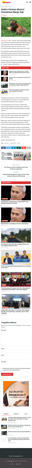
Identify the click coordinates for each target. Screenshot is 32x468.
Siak (19, 143)
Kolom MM (5, 198)
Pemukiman (13, 143)
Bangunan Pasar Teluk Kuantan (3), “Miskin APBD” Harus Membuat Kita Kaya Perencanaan (14, 202)
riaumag (4, 15)
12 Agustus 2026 (13, 86)
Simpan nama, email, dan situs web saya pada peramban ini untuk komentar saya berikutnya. (16, 369)
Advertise (10, 451)
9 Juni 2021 (11, 15)
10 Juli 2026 (4, 291)
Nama (3, 348)
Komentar (4, 330)
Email (3, 355)
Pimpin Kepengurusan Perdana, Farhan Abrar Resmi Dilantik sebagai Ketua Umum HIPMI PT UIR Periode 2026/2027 (15, 288)
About (4, 451)
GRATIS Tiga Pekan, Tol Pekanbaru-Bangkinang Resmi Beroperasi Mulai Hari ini (19, 426)
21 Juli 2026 (4, 269)
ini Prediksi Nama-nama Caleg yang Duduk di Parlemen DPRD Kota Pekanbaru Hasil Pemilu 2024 (18, 439)
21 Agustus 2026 (13, 80)
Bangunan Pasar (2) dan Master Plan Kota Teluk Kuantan (14, 223)
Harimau (7, 143)
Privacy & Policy (16, 451)
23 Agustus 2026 (13, 74)
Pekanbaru (5, 307)
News (6, 6)
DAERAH (10, 6)
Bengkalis (4, 263)
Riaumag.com (4, 40)
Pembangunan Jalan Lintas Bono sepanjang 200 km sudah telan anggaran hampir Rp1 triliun (15, 244)
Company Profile (24, 451)
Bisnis (3, 241)
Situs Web (3, 361)
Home (2, 6)
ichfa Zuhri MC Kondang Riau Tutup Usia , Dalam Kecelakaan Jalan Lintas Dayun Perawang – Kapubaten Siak (19, 419)
